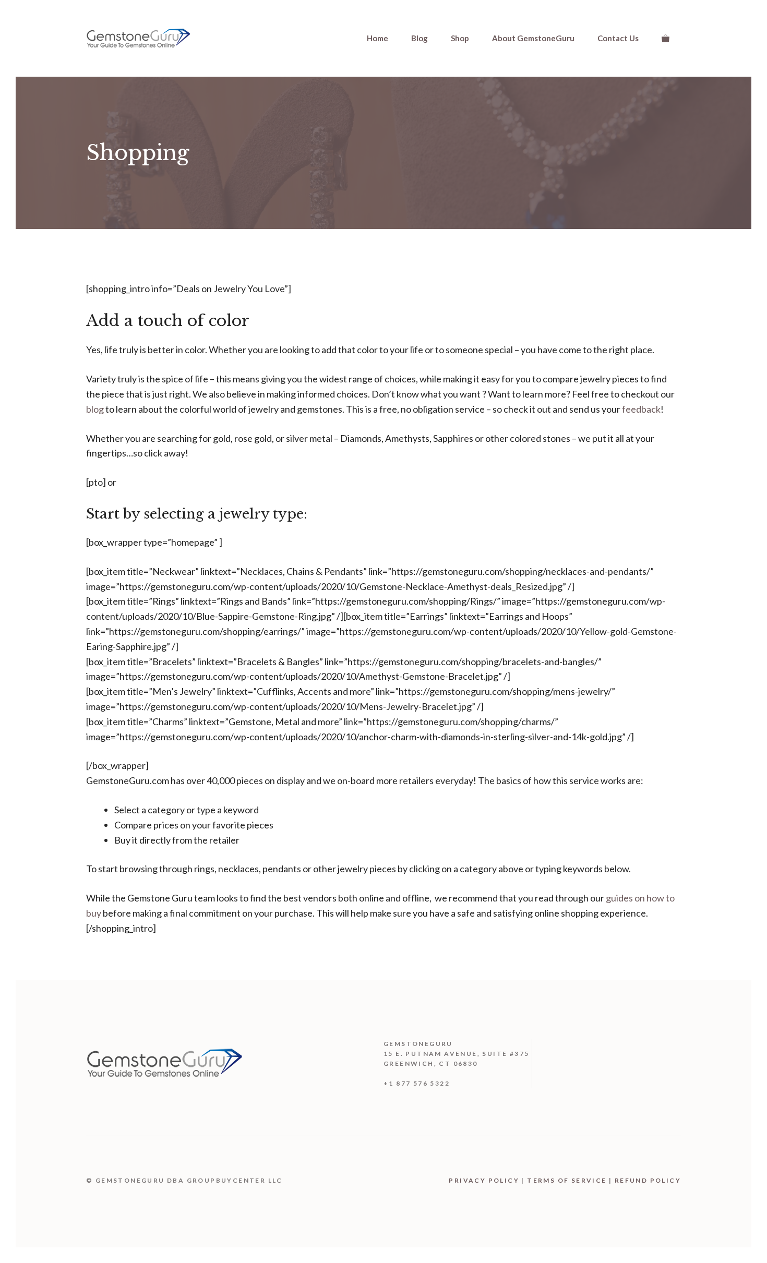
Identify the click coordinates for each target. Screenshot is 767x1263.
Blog (419, 38)
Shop (460, 38)
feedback (641, 409)
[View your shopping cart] (665, 38)
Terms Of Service (566, 1180)
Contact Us (618, 38)
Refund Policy (648, 1180)
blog (95, 409)
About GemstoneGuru (533, 38)
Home (377, 38)
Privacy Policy (484, 1180)
